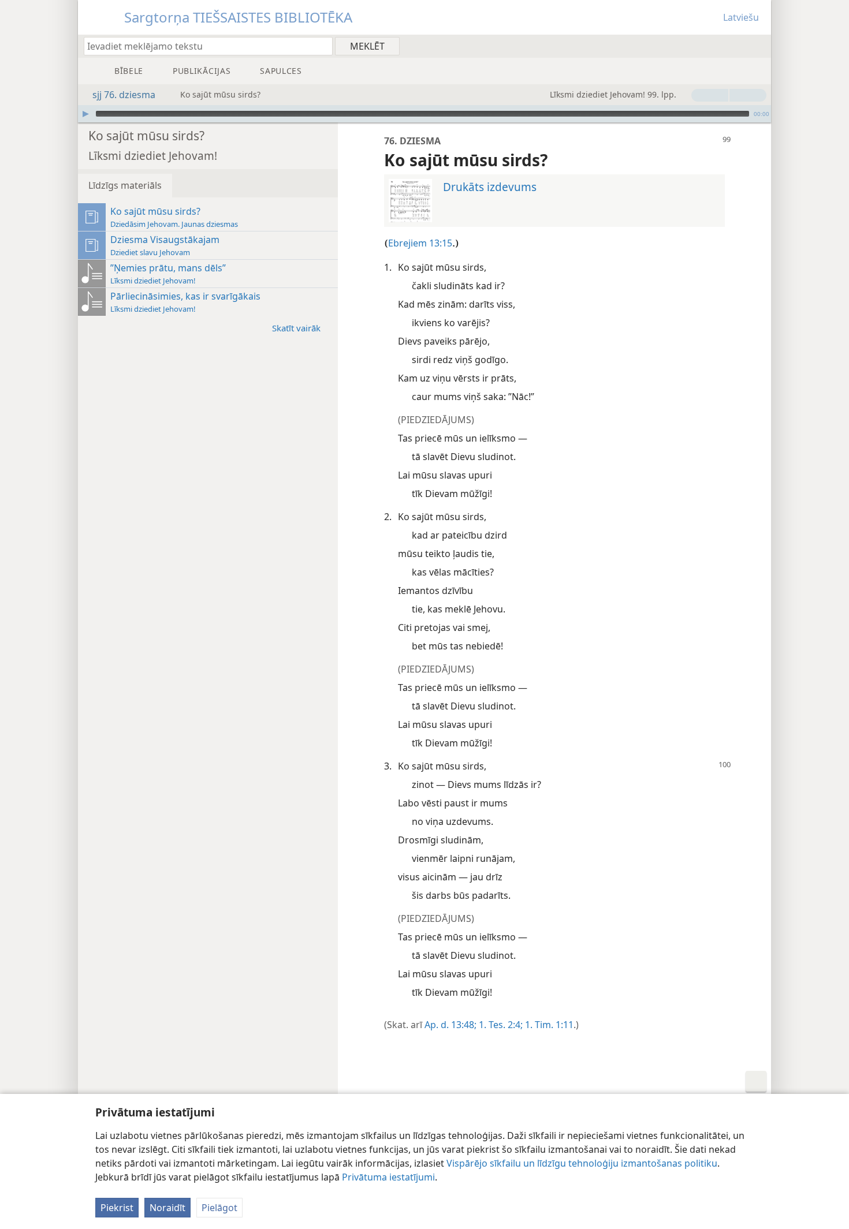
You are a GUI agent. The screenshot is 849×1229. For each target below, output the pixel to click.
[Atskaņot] (85, 113)
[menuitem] (758, 45)
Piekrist (116, 1207)
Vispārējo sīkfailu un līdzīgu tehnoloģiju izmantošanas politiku (581, 1163)
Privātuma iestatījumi (388, 1177)
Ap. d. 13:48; (450, 1024)
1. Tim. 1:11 (548, 1024)
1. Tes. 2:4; (499, 1024)
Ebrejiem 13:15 (420, 243)
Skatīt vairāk (296, 328)
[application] (424, 113)
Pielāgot (219, 1207)
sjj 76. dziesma (123, 94)
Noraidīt (167, 1207)
